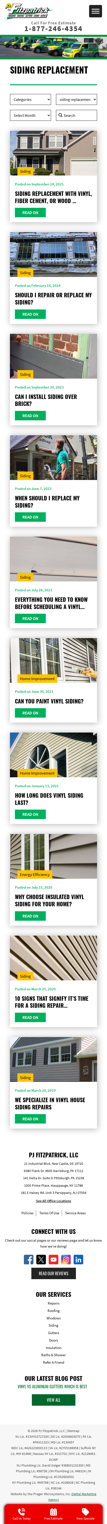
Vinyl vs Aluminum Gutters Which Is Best (52, 1387)
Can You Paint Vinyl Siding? (49, 701)
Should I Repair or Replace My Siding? (53, 298)
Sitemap (73, 1431)
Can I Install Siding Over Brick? (46, 400)
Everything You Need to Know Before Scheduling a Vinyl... (51, 603)
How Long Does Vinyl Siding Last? (49, 799)
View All (53, 1400)
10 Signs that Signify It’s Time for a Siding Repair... (51, 1002)
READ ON (30, 212)
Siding (25, 171)
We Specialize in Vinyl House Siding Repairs (50, 1103)
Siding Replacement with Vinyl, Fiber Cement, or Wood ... (53, 197)
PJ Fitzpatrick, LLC (52, 1431)
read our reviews (53, 1273)
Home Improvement (37, 678)
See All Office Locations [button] (53, 1201)
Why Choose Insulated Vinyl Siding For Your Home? (49, 900)
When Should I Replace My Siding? (47, 501)
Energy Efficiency (35, 874)
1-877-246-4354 (53, 28)
